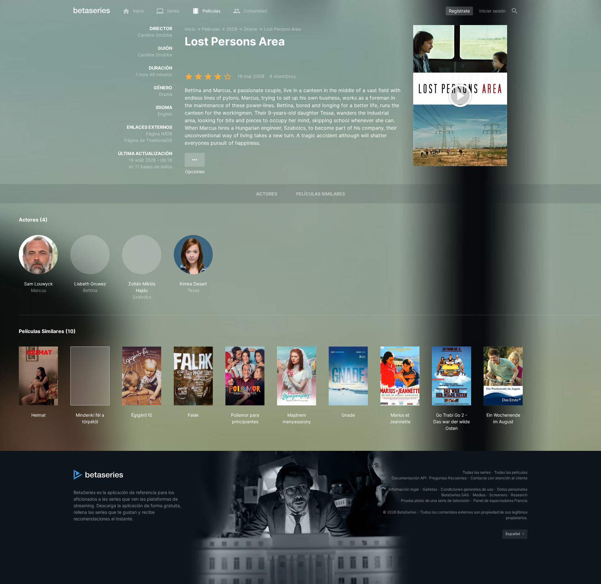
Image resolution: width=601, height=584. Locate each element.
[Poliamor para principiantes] (245, 376)
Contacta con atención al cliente (498, 478)
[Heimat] (38, 376)
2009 (231, 29)
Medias (479, 495)
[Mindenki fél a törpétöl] (90, 376)
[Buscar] (515, 11)
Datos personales (512, 489)
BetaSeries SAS (455, 495)
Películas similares (320, 193)
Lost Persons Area (282, 29)
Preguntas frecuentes (448, 478)
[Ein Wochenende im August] (503, 376)
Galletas (430, 489)
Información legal (404, 489)
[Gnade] (348, 376)
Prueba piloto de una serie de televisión (435, 500)
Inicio (190, 29)
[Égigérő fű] (141, 376)
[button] (38, 267)
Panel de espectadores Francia (500, 500)
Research (519, 495)
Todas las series (477, 472)
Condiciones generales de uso (467, 489)
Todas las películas (510, 472)
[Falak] (193, 376)
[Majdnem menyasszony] (296, 376)
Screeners (498, 495)
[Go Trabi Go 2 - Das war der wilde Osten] (451, 376)
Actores (266, 193)
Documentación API (409, 478)
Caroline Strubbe (155, 35)
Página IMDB (159, 133)
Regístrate (459, 10)
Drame (250, 29)
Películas (211, 29)
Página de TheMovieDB (148, 140)
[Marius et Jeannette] (399, 376)
